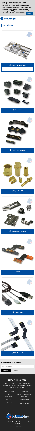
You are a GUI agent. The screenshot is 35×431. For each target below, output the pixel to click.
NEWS (8, 394)
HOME (8, 18)
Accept (29, 13)
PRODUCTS (24, 391)
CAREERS (8, 400)
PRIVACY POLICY (24, 400)
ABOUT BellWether (9, 391)
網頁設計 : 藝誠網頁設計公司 (17, 426)
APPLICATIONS (25, 397)
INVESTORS (9, 403)
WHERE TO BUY (24, 403)
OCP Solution (17, 69)
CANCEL (16, 371)
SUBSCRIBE (5, 371)
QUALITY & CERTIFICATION (24, 394)
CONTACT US (8, 397)
